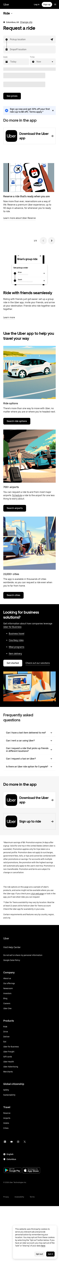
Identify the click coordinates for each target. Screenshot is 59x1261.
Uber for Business (12, 627)
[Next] (51, 240)
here (43, 1246)
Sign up (46, 4)
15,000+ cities (11, 574)
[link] (29, 110)
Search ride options (17, 421)
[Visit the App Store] (31, 1170)
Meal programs (16, 647)
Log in (37, 4)
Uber (6, 4)
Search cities (13, 595)
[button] (52, 39)
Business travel (16, 633)
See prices (12, 96)
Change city (26, 22)
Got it (50, 1254)
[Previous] (43, 240)
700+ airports (11, 487)
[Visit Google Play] (12, 1170)
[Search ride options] (29, 372)
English (10, 1154)
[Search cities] (29, 543)
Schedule (17, 495)
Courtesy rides (16, 640)
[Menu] (55, 4)
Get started (13, 663)
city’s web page (37, 893)
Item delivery (15, 653)
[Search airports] (29, 456)
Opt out (39, 1254)
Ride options (10, 403)
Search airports (15, 508)
